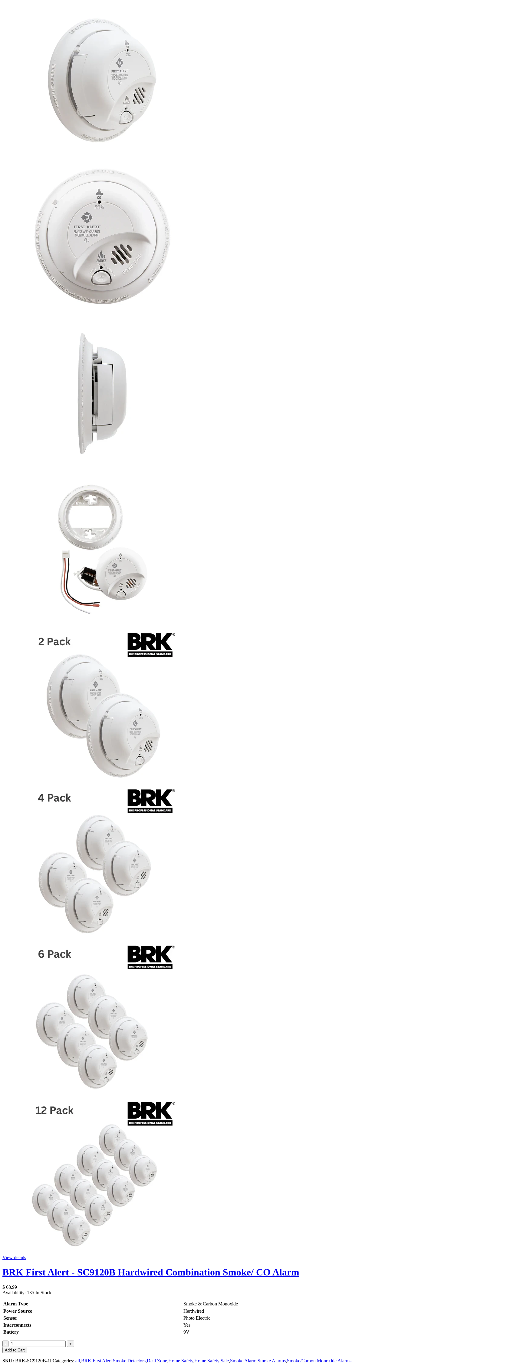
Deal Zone (157, 1360)
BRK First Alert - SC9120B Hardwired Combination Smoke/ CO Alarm (150, 1272)
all (77, 1360)
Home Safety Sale (211, 1360)
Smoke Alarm (243, 1360)
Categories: (64, 1360)
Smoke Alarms (272, 1360)
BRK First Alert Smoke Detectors (113, 1360)
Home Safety (180, 1360)
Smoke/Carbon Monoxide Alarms (319, 1360)
